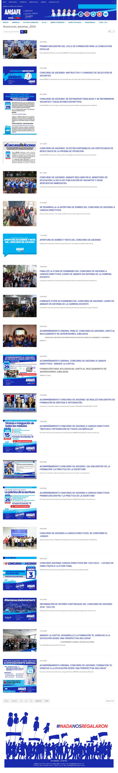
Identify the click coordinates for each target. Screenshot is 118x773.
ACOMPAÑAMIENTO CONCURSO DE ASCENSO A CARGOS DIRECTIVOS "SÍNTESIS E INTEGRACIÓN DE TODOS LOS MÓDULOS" (74, 428)
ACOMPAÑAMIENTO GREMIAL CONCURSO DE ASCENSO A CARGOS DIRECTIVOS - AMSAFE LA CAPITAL (73, 362)
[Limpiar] (25, 31)
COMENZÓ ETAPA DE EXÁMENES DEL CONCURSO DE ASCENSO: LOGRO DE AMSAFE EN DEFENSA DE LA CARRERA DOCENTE (77, 303)
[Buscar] (22, 32)
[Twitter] (93, 14)
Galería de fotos (54, 2)
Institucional (13, 2)
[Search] (113, 2)
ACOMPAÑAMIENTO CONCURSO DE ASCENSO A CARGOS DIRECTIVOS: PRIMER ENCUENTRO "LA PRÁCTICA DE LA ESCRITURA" (75, 494)
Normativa (23, 2)
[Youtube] (99, 14)
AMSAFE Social (33, 2)
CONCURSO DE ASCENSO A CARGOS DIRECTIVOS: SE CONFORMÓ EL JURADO (74, 535)
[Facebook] (81, 14)
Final (46, 701)
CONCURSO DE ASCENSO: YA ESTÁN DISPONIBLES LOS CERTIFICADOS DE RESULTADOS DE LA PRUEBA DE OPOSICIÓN (76, 150)
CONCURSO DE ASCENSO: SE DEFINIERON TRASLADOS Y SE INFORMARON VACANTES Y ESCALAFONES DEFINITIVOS (77, 100)
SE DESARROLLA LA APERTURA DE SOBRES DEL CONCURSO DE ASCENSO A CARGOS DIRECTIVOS (77, 209)
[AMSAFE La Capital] (21, 14)
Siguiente (38, 701)
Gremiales (15, 22)
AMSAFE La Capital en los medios (13, 6)
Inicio (4, 2)
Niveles (5, 22)
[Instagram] (87, 14)
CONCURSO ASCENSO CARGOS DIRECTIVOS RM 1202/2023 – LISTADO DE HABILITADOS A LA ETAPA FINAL (77, 564)
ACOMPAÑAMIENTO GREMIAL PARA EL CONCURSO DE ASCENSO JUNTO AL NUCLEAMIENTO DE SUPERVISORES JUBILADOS (77, 332)
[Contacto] (105, 14)
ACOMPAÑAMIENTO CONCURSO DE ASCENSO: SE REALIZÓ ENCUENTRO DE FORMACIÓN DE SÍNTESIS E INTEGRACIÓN (77, 401)
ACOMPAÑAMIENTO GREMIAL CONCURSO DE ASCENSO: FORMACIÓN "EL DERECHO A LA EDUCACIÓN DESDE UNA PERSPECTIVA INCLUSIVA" (76, 667)
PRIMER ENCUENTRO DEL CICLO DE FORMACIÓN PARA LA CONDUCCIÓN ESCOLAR (76, 48)
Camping (43, 2)
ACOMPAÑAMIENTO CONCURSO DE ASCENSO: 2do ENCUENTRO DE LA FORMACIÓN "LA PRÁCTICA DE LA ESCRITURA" (75, 468)
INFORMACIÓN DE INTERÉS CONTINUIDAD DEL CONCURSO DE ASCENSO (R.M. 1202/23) (76, 606)
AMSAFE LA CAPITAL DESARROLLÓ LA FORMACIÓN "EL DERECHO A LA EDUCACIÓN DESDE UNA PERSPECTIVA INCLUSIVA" (75, 637)
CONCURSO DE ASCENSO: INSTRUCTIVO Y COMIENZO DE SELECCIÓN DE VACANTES (76, 74)
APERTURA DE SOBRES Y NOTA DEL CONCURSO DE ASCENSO (70, 240)
